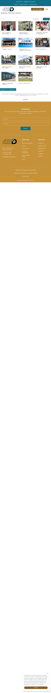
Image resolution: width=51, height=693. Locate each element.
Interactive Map (42, 145)
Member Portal (33, 4)
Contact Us (41, 143)
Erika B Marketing (31, 170)
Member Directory (24, 4)
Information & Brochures (24, 95)
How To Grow (25, 148)
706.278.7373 (19, 1)
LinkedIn (40, 156)
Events (24, 145)
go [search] (47, 19)
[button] (46, 9)
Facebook (40, 151)
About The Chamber (27, 143)
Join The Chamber (37, 9)
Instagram (40, 153)
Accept (36, 687)
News (23, 159)
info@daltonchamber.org (29, 1)
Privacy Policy (25, 176)
